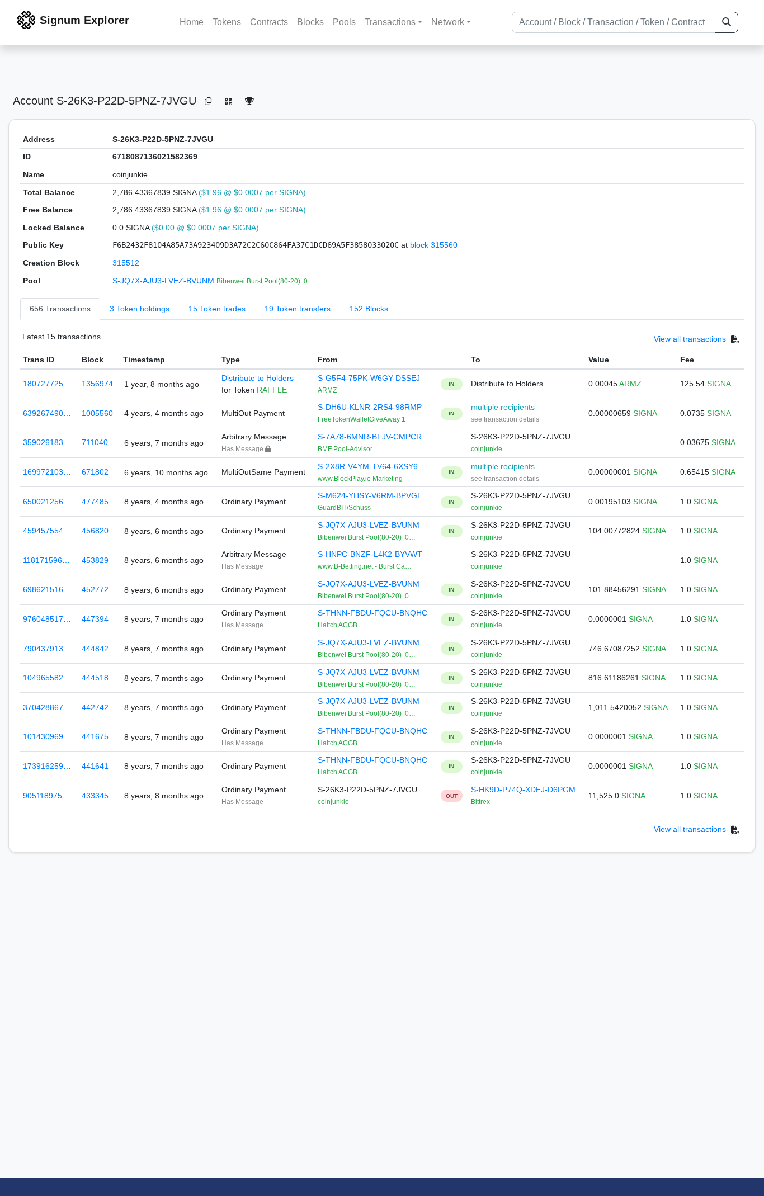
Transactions (390, 22)
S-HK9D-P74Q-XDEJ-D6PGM (523, 789)
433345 (95, 795)
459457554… (47, 530)
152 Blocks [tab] (369, 308)
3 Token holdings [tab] (139, 308)
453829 (95, 560)
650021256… (47, 501)
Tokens (227, 22)
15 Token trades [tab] (217, 308)
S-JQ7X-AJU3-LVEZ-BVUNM (164, 280)
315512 (125, 262)
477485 (95, 501)
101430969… (47, 736)
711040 (95, 442)
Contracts (269, 22)
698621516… (47, 589)
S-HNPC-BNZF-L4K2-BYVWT (370, 554)
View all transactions (690, 339)
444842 (95, 648)
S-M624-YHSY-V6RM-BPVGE (370, 495)
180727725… (47, 383)
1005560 (97, 413)
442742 (95, 707)
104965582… (47, 677)
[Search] (726, 22)
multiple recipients (503, 407)
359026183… (47, 442)
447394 (95, 618)
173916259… (47, 766)
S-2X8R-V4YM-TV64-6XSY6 (368, 466)
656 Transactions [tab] (60, 308)
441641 (95, 766)
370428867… (47, 707)
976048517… (47, 618)
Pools (344, 22)
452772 (95, 589)
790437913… (47, 648)
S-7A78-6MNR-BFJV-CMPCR (370, 436)
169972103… (47, 471)
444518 (95, 677)
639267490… (47, 413)
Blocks (310, 22)
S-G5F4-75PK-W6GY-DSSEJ (369, 378)
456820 (95, 530)
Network (447, 22)
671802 (95, 471)
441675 (95, 736)
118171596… (46, 560)
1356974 (97, 383)
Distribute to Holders (257, 378)
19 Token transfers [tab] (298, 308)
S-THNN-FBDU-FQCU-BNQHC (372, 612)
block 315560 (434, 244)
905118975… (46, 795)
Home (192, 22)
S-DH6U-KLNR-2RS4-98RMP (370, 407)
